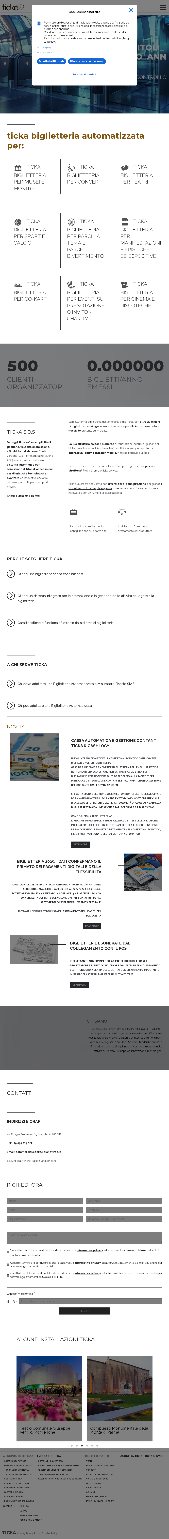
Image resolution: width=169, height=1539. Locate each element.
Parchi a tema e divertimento (101, 1466)
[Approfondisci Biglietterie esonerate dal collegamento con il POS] (34, 949)
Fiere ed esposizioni (96, 1497)
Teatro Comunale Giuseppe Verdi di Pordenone (44, 1430)
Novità (23, 1511)
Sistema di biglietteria (50, 1461)
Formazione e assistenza (17, 1466)
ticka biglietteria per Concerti (85, 174)
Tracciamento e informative (53, 1474)
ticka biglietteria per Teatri (136, 174)
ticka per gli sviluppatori (18, 1474)
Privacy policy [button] (46, 52)
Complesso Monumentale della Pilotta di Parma (119, 1430)
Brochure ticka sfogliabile (19, 1501)
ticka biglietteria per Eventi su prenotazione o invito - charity (86, 301)
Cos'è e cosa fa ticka (15, 1461)
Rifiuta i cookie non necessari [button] (87, 61)
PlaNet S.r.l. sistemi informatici (108, 1028)
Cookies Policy (49, 1533)
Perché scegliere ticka (16, 1483)
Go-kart (90, 1492)
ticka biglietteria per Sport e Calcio (30, 232)
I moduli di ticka (49, 1456)
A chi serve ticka (13, 1479)
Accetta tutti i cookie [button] (52, 61)
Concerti (91, 1470)
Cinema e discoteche (97, 1479)
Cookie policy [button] (45, 47)
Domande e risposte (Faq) (17, 1488)
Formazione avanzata (17, 1470)
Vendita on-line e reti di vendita (55, 1470)
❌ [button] (131, 10)
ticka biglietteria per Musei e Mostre (30, 177)
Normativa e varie (29, 1515)
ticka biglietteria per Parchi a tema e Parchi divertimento (85, 238)
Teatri (89, 1461)
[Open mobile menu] (163, 8)
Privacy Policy (33, 1533)
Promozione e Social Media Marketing (58, 1466)
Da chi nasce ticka (13, 1497)
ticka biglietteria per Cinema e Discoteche (137, 294)
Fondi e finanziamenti (31, 1520)
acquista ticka (131, 1456)
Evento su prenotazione (99, 1474)
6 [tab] (100, 1445)
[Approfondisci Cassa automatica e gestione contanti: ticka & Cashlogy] (34, 757)
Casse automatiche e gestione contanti (60, 1479)
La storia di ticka (13, 1492)
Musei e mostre (94, 1483)
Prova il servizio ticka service (99, 470)
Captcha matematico (21, 1294)
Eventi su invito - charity (100, 1501)
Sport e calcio (94, 1488)
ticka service (154, 1456)
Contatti (9, 1506)
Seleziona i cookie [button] (84, 74)
